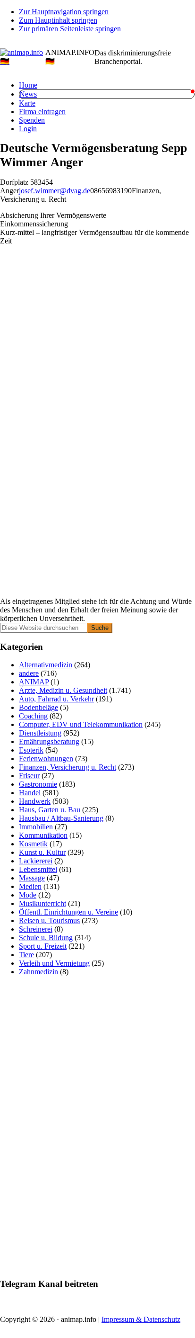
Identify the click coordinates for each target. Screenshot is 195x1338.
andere (29, 673)
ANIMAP (34, 682)
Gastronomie (38, 784)
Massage (32, 878)
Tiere (26, 955)
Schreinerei (35, 929)
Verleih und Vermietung (54, 963)
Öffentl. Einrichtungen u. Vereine (68, 912)
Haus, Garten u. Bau (49, 810)
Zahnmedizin (38, 972)
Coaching (33, 716)
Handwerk (35, 801)
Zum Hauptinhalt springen (58, 20)
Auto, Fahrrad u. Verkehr (56, 699)
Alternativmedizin (45, 665)
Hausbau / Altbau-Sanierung (61, 818)
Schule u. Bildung (46, 938)
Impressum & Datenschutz (141, 1319)
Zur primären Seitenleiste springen (70, 29)
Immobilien (36, 827)
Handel (30, 793)
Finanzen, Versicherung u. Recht (67, 767)
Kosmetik (33, 844)
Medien (30, 886)
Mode (27, 895)
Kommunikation (43, 835)
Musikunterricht (42, 903)
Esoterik (31, 750)
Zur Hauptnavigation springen (64, 12)
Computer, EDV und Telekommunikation (81, 724)
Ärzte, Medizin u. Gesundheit (63, 690)
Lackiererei (35, 861)
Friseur (29, 776)
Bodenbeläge (38, 707)
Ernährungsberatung (49, 741)
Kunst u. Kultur (42, 852)
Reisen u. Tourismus (49, 920)
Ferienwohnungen (46, 758)
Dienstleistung (40, 733)
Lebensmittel (38, 869)
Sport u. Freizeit (43, 946)
